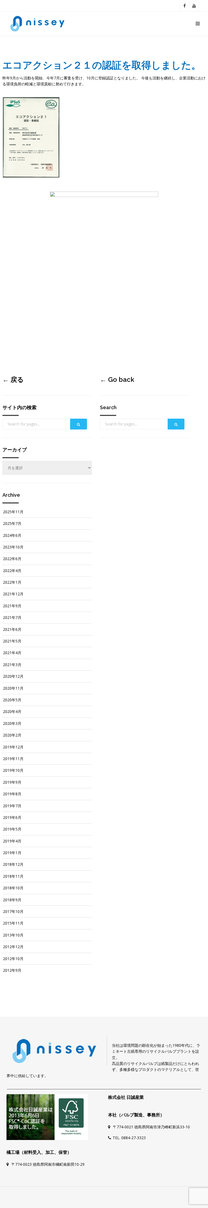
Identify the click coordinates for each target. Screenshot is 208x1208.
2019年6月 (12, 817)
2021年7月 (12, 617)
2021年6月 (12, 629)
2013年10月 (13, 935)
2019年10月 (13, 770)
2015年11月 (13, 923)
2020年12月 (13, 676)
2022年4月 (12, 570)
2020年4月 (12, 711)
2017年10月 (13, 911)
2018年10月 (13, 887)
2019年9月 (12, 782)
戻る (17, 379)
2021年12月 (13, 593)
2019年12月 (13, 747)
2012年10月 (13, 958)
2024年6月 (12, 535)
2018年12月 (13, 864)
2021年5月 (12, 641)
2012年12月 (13, 946)
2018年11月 (13, 876)
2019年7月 (12, 805)
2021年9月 (12, 605)
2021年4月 (12, 652)
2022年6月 (12, 558)
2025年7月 (12, 523)
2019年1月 (12, 852)
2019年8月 (12, 793)
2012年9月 (12, 970)
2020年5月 (12, 699)
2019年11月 (13, 758)
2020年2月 (12, 735)
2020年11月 (13, 688)
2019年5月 (12, 829)
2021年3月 (12, 664)
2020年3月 (12, 723)
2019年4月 (12, 841)
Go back (121, 379)
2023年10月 (13, 547)
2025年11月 (13, 511)
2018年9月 (12, 899)
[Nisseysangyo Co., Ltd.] (38, 23)
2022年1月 (12, 582)
